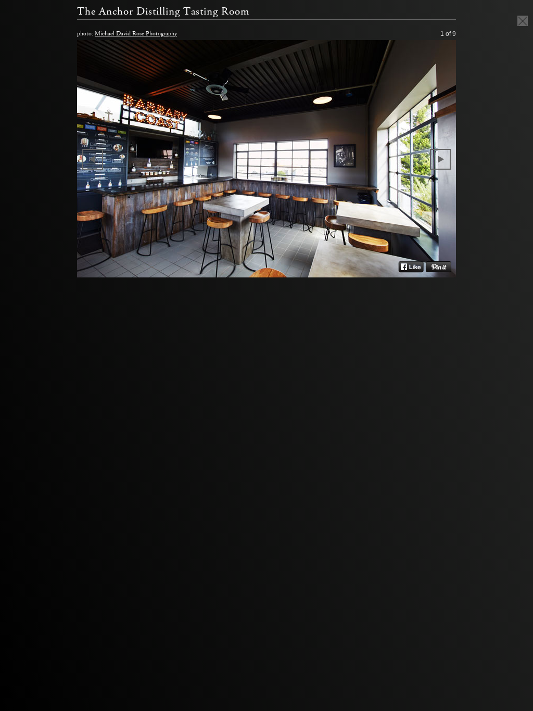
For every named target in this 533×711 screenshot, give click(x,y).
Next (440, 159)
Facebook (411, 267)
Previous (92, 159)
